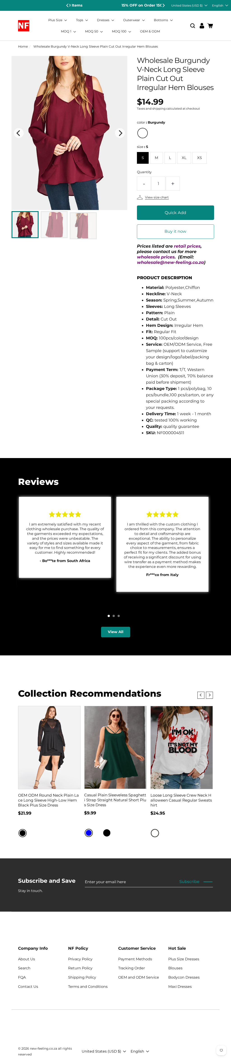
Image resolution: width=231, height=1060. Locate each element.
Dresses (103, 20)
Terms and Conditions (88, 986)
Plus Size (55, 20)
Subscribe (189, 881)
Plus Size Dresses (183, 959)
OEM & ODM (150, 31)
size (142, 147)
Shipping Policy (82, 977)
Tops (80, 20)
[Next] (163, 5)
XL (184, 158)
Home (23, 46)
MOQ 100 (119, 31)
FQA (22, 977)
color (151, 122)
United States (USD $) (187, 5)
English (217, 5)
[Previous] (68, 5)
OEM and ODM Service (138, 977)
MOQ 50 (92, 31)
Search (24, 968)
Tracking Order (131, 968)
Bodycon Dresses (184, 977)
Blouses (175, 968)
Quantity (144, 172)
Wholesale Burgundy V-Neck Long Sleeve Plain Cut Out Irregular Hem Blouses (95, 46)
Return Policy (80, 968)
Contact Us (28, 986)
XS (199, 158)
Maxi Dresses (180, 986)
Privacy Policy (80, 959)
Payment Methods (135, 959)
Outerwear (132, 20)
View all (115, 632)
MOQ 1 (66, 31)
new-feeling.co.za (43, 1048)
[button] (192, 26)
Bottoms (161, 20)
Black (22, 833)
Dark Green (115, 832)
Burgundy (142, 133)
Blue (88, 832)
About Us (26, 959)
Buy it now (175, 231)
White (155, 833)
